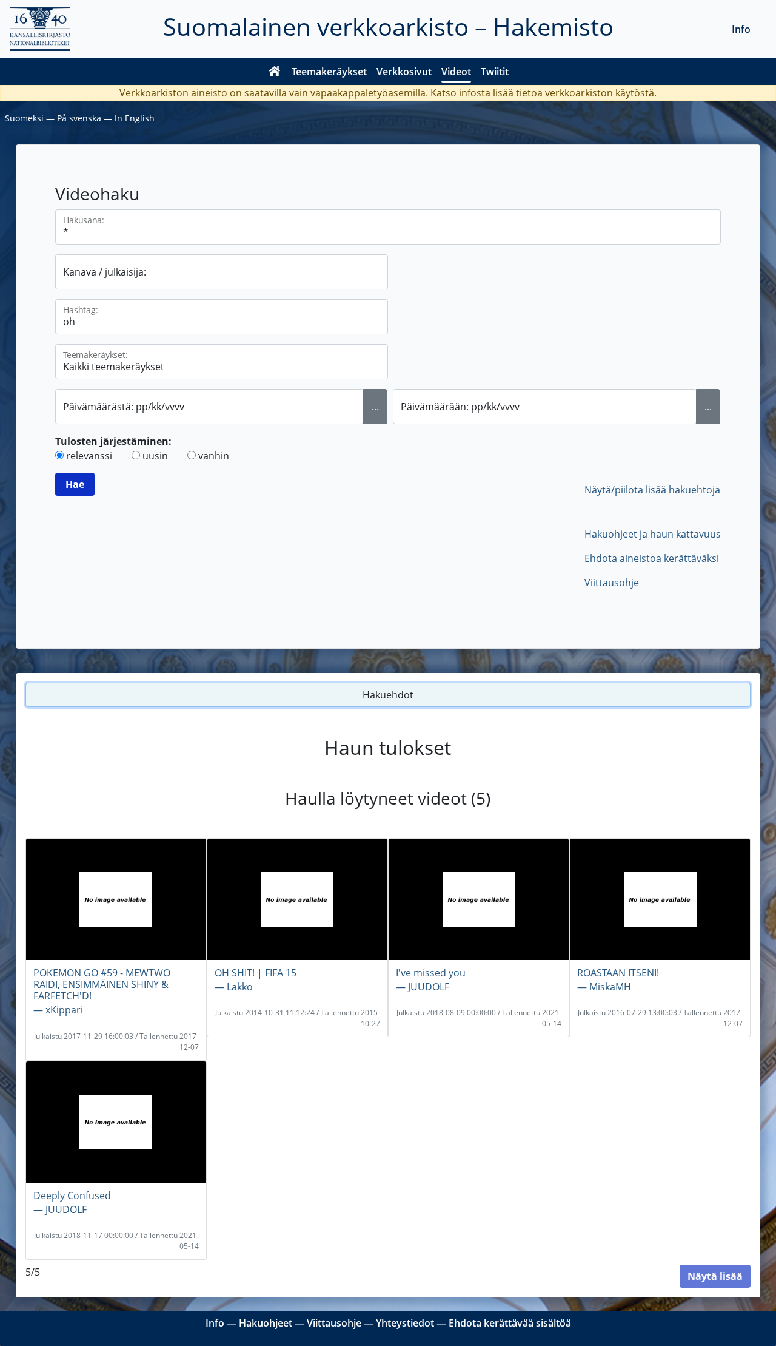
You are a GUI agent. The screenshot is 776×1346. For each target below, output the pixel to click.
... (375, 406)
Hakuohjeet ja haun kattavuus (652, 534)
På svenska (79, 118)
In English (135, 118)
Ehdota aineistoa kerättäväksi (651, 558)
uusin (155, 455)
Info (741, 29)
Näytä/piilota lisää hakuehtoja (652, 489)
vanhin (213, 455)
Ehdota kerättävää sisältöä (510, 1323)
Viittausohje (611, 582)
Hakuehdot (388, 695)
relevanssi (89, 455)
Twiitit (495, 71)
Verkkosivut (404, 71)
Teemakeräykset (329, 71)
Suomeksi (24, 118)
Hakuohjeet (265, 1323)
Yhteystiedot (405, 1323)
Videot (456, 71)
